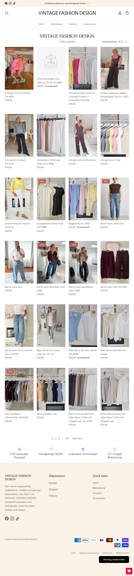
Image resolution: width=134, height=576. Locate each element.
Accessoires (89, 24)
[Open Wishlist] (129, 571)
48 (67, 438)
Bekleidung (56, 24)
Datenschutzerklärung (89, 553)
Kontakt (53, 483)
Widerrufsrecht (122, 553)
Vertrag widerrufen (114, 559)
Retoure (53, 495)
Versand (53, 489)
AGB (73, 553)
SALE (41, 24)
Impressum (107, 553)
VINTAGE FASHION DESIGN (24, 539)
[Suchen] (7, 13)
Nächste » (77, 438)
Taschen (73, 24)
